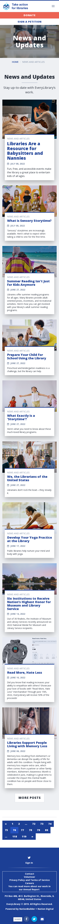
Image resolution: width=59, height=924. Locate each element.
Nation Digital (45, 908)
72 (33, 823)
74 (49, 823)
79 (38, 830)
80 (46, 830)
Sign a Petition (30, 21)
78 (30, 830)
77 (22, 830)
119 (24, 836)
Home (15, 61)
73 (41, 823)
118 (14, 836)
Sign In (29, 862)
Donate (30, 15)
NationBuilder (27, 908)
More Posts (29, 798)
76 (14, 830)
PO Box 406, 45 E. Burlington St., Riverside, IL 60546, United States (29, 898)
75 (6, 830)
